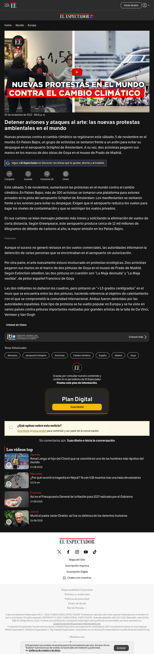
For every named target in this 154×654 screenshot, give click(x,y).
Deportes (35, 454)
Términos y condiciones (77, 594)
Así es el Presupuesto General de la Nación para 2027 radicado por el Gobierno (81, 497)
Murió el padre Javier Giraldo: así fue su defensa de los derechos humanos (78, 516)
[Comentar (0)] (47, 174)
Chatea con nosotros (79, 577)
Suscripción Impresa (77, 565)
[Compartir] (9, 174)
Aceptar (121, 648)
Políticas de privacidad (77, 599)
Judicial (34, 511)
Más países (36, 473)
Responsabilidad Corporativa (77, 590)
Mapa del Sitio (77, 559)
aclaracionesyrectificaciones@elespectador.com (77, 623)
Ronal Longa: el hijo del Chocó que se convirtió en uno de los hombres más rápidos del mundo (87, 460)
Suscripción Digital (77, 571)
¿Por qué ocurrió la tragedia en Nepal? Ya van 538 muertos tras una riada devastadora (85, 478)
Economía (35, 492)
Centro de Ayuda (77, 603)
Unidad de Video (16, 325)
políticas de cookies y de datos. (45, 650)
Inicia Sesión (131, 5)
